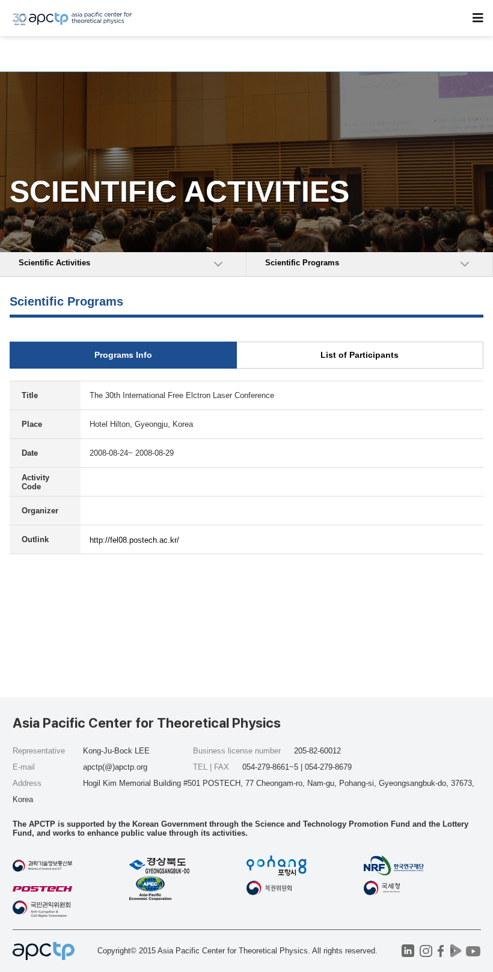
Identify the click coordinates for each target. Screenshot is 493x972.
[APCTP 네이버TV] (456, 950)
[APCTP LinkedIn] (407, 950)
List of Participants (359, 355)
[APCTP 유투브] (473, 950)
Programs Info (123, 355)
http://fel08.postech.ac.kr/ (134, 540)
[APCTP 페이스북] (441, 950)
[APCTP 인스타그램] (425, 950)
